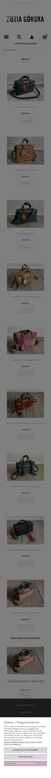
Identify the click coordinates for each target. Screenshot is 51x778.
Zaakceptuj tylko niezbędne (25, 750)
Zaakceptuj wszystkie (25, 763)
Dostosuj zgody (25, 757)
